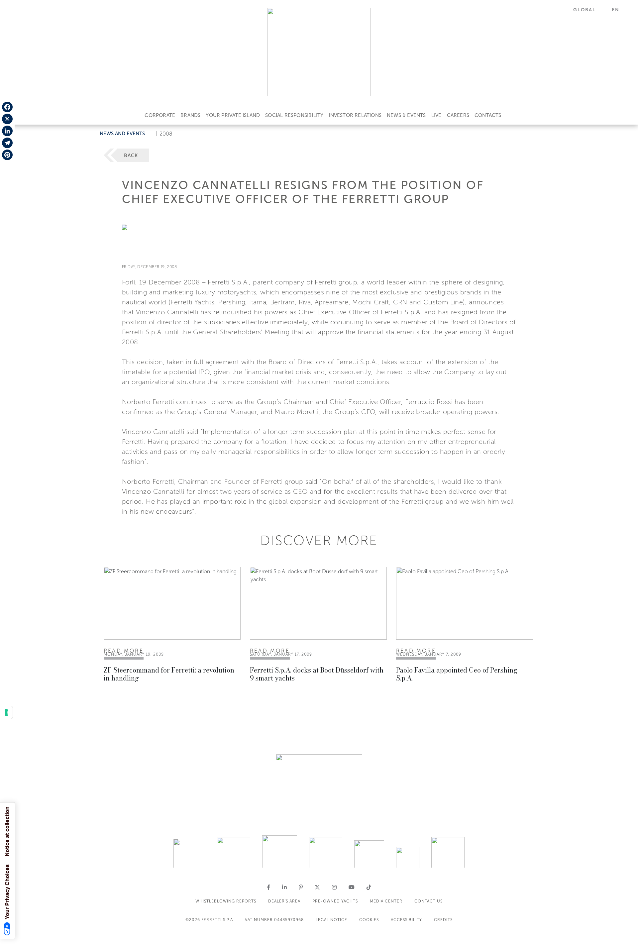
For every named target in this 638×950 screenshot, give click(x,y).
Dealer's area (284, 901)
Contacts (488, 115)
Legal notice (331, 919)
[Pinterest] (7, 155)
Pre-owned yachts (335, 901)
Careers (458, 115)
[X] (7, 119)
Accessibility (406, 919)
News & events (406, 115)
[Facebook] (7, 107)
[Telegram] (7, 143)
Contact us (428, 901)
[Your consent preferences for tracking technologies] (6, 712)
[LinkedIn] (7, 131)
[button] (588, 9)
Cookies (369, 919)
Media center (386, 901)
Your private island (233, 115)
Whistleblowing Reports (225, 901)
